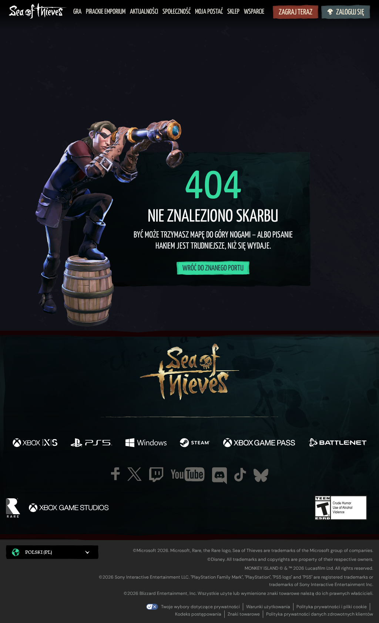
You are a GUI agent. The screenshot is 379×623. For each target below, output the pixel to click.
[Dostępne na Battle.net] (337, 443)
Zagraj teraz (295, 12)
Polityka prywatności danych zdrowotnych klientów (319, 614)
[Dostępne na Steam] (195, 443)
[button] (52, 552)
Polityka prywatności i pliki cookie (331, 607)
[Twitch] (156, 475)
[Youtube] (187, 474)
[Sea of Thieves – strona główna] (38, 11)
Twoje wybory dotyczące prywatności (200, 607)
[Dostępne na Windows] (146, 443)
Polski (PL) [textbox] (38, 552)
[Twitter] (134, 474)
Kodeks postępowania (198, 614)
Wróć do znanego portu (213, 268)
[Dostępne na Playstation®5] (91, 443)
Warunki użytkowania (268, 607)
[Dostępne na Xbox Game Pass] (259, 443)
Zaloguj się (350, 12)
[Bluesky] (261, 475)
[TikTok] (240, 475)
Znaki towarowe (244, 614)
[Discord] (219, 476)
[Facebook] (115, 474)
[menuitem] (77, 11)
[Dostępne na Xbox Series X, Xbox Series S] (35, 443)
